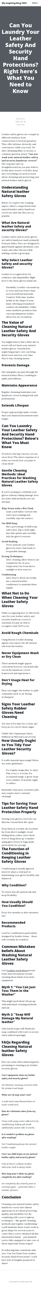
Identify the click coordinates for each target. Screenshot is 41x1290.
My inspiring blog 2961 (14, 3)
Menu (34, 3)
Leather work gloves (17, 970)
